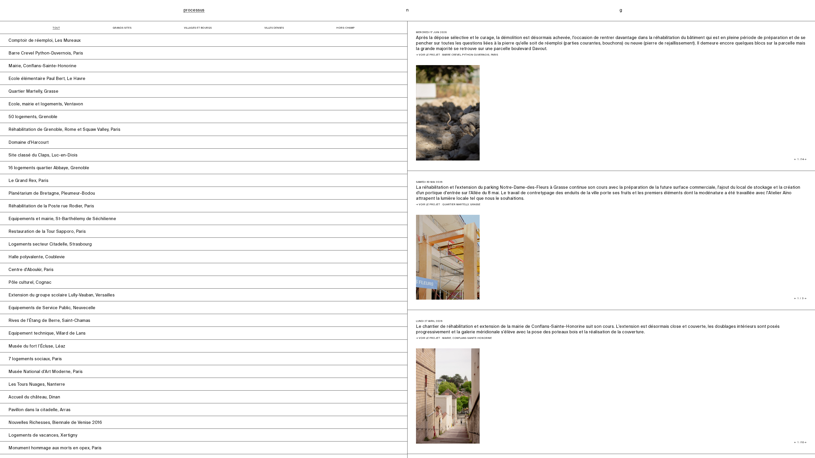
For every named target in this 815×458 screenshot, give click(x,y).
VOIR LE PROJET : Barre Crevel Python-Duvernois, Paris (458, 55)
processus (194, 10)
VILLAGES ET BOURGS (198, 28)
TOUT (56, 28)
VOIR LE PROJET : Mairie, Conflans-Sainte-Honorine (455, 338)
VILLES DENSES (274, 28)
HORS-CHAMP (345, 28)
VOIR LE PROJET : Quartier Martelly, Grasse (449, 204)
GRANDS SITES (122, 28)
